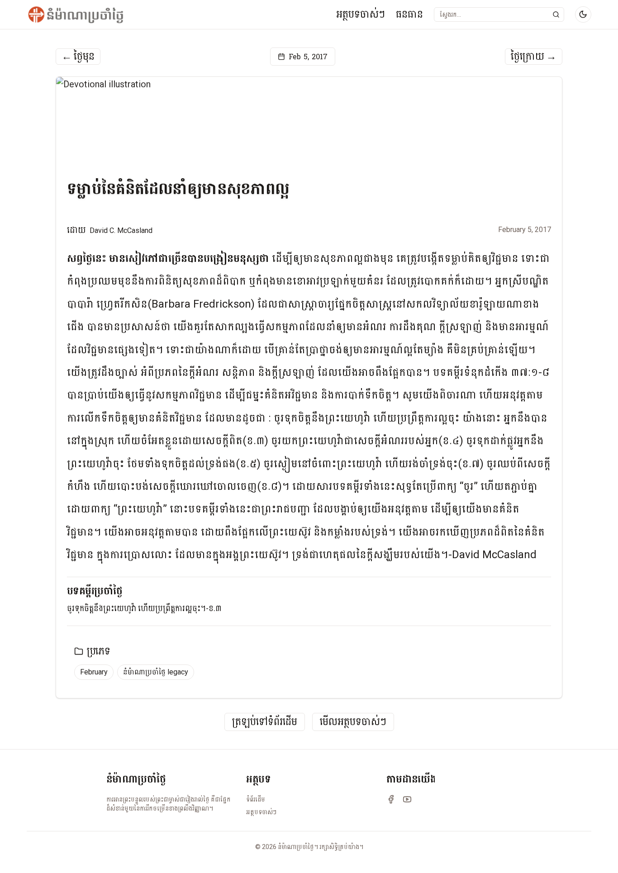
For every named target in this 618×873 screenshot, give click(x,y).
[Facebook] (390, 799)
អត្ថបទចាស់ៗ (360, 14)
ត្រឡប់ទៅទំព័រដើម (264, 722)
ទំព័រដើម (255, 799)
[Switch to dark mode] (583, 14)
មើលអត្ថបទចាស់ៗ (353, 722)
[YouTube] (407, 799)
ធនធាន (409, 14)
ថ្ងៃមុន (78, 56)
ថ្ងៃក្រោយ (533, 56)
